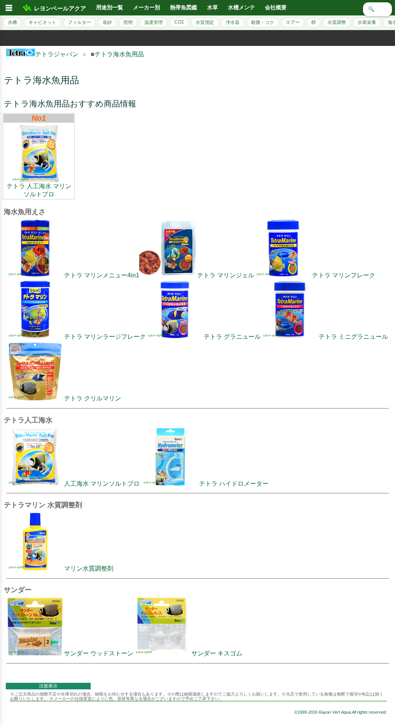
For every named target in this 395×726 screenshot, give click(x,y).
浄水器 (233, 22)
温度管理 (153, 22)
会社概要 (276, 7)
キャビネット (42, 22)
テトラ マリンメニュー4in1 (101, 275)
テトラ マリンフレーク (343, 275)
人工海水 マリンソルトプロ (102, 483)
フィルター (79, 22)
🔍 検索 (377, 9)
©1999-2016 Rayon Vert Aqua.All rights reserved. (340, 712)
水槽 (12, 22)
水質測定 (205, 22)
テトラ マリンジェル (225, 275)
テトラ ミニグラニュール (353, 336)
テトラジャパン (56, 54)
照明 (128, 22)
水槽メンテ (241, 7)
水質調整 (336, 22)
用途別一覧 (109, 7)
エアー (293, 22)
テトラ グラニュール (232, 336)
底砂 (107, 22)
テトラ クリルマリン (92, 398)
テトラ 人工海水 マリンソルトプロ (39, 190)
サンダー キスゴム (216, 653)
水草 (212, 7)
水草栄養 (367, 22)
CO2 (179, 22)
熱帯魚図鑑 (183, 7)
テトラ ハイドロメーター (233, 483)
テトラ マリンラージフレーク (105, 336)
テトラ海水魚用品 (119, 54)
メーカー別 (146, 7)
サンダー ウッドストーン (98, 653)
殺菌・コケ (262, 22)
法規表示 (48, 686)
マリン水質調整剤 (88, 568)
